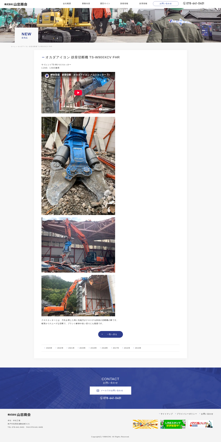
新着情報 (124, 3)
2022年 (60, 348)
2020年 (83, 348)
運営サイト (105, 3)
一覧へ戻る (112, 334)
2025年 (49, 348)
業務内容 (86, 3)
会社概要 (67, 3)
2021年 (71, 348)
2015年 (138, 348)
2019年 (94, 348)
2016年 (127, 348)
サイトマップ (167, 414)
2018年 (105, 348)
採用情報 (143, 3)
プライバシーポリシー (187, 414)
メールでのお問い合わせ (112, 390)
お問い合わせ (166, 3)
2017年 (116, 348)
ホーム (13, 46)
